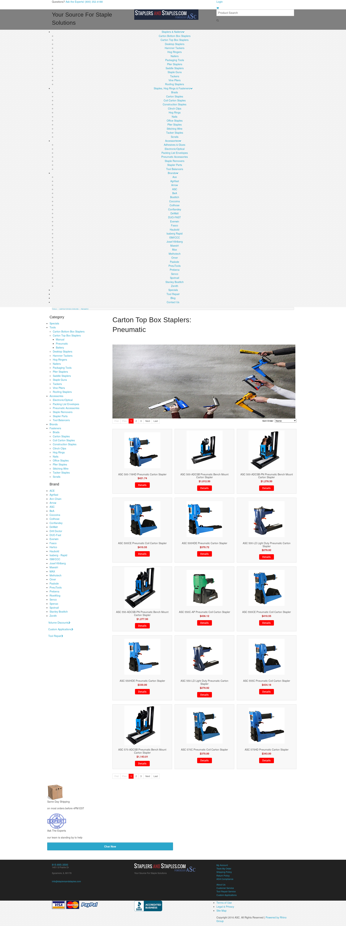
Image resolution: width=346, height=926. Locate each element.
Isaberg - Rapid (58, 555)
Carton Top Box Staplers (174, 40)
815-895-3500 (60, 864)
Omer (174, 257)
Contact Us (173, 302)
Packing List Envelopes (174, 153)
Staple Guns (175, 72)
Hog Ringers (174, 52)
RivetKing (55, 595)
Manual (60, 339)
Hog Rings (175, 112)
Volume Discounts (58, 622)
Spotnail (174, 278)
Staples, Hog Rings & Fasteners (172, 88)
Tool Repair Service (226, 891)
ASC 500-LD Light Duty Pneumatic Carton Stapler (266, 545)
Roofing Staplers (174, 84)
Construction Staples (174, 104)
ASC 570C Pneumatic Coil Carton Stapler (204, 749)
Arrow (174, 185)
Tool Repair (173, 294)
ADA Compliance (224, 878)
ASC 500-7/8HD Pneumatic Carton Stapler (142, 474)
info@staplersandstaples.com (66, 881)
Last (156, 420)
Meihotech (175, 253)
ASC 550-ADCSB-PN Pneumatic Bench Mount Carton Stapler (142, 613)
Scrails (174, 137)
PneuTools (174, 265)
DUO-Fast (55, 535)
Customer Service (225, 887)
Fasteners (55, 428)
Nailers (175, 56)
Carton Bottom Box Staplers (174, 36)
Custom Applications (60, 629)
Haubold (174, 229)
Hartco (53, 547)
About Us (220, 884)
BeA (174, 193)
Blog (173, 298)
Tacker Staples (174, 132)
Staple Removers (174, 161)
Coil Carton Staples (175, 100)
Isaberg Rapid (175, 233)
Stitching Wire (174, 128)
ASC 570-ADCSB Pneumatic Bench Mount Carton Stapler (142, 751)
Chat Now (110, 846)
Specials (173, 290)
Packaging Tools (174, 60)
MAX (52, 571)
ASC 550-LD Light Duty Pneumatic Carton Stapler (204, 682)
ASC (174, 189)
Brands (172, 173)
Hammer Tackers (174, 48)
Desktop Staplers (174, 44)
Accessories (172, 140)
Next (147, 420)
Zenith (174, 286)
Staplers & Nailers (172, 32)
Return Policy (223, 875)
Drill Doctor (56, 531)
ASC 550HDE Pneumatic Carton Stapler (142, 680)
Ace (174, 177)
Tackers (174, 76)
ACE (52, 490)
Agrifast (174, 181)
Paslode (174, 262)
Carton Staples (174, 96)
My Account (222, 865)
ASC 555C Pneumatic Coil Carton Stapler (266, 680)
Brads (174, 92)
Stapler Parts (174, 165)
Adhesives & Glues (174, 144)
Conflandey (174, 209)
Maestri (174, 245)
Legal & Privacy (225, 906)
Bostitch (174, 197)
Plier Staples (174, 124)
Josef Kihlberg (175, 241)
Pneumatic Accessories (174, 157)
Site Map (221, 910)
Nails (174, 116)
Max (174, 249)
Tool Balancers (174, 169)
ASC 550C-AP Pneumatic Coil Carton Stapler (204, 611)
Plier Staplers (174, 64)
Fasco (174, 225)
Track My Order (223, 868)
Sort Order (267, 420)
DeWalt (174, 213)
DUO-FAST (174, 217)
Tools (53, 327)
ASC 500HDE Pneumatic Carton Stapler (204, 543)
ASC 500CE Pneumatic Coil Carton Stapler (142, 543)
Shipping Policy (224, 871)
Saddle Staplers (175, 68)
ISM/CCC (174, 237)
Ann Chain (55, 499)
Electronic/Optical (175, 149)
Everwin (174, 221)
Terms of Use (224, 902)
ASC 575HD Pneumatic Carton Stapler (267, 749)
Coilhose (174, 205)
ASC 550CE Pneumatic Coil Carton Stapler (266, 611)
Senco (174, 274)
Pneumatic (62, 343)
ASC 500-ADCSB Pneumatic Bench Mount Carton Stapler (204, 476)
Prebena (174, 269)
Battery (60, 347)
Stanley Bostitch (174, 282)
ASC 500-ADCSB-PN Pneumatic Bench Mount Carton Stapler (266, 476)
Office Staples (175, 120)
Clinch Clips (174, 108)
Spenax (54, 603)
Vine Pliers (174, 80)
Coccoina (174, 201)
